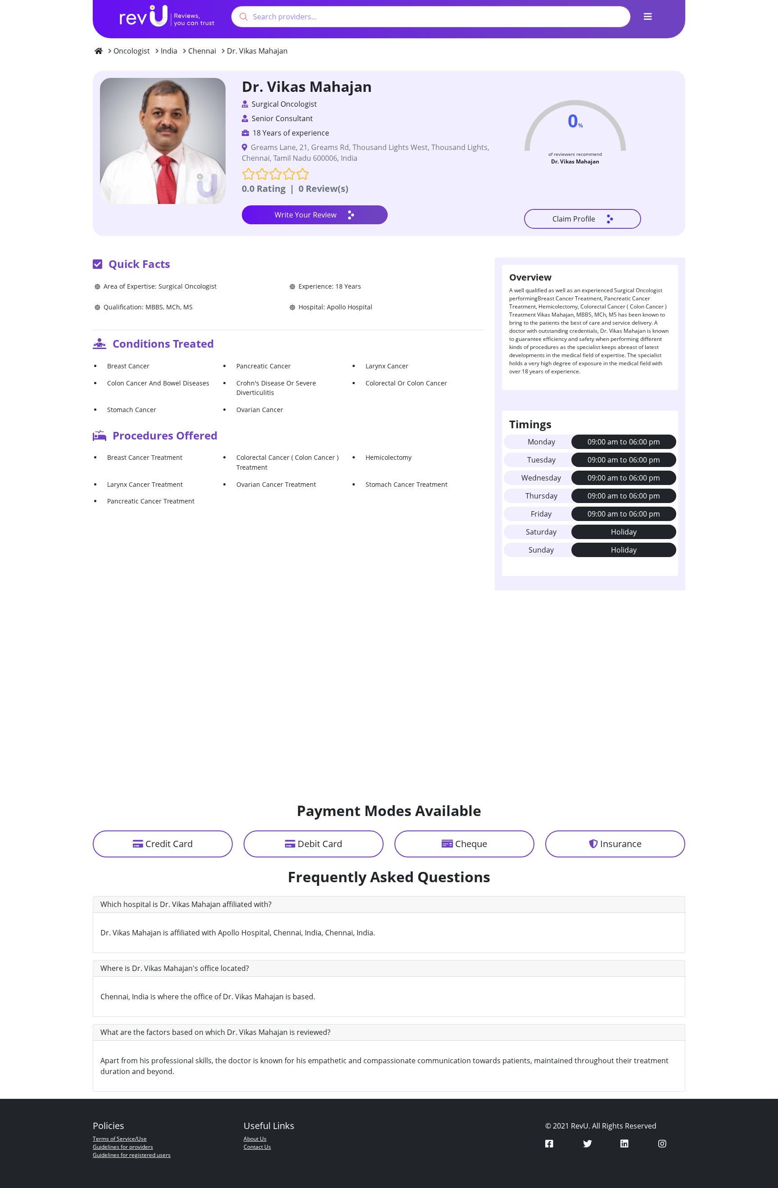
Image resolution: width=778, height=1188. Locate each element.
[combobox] (431, 16)
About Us (255, 1139)
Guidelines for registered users (132, 1155)
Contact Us (257, 1147)
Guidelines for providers (123, 1147)
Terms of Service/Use (120, 1139)
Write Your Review (305, 215)
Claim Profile (573, 219)
